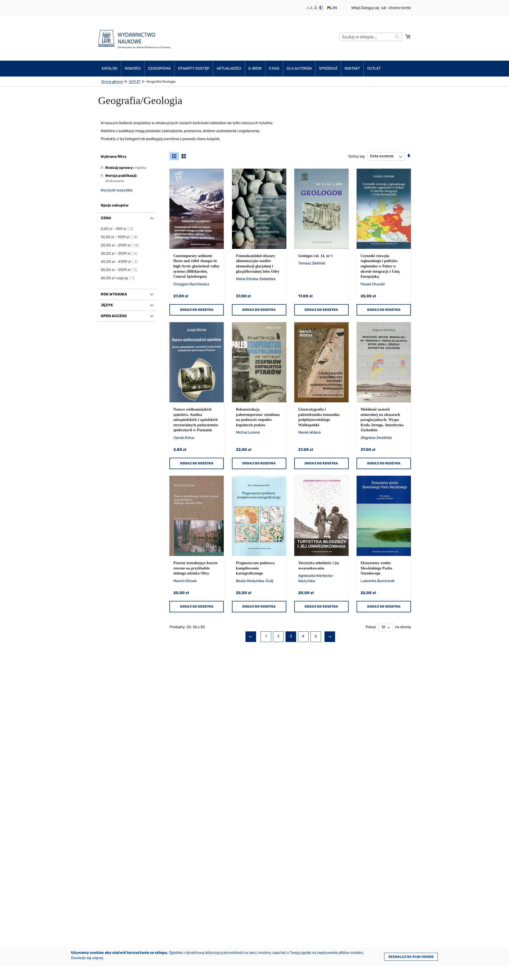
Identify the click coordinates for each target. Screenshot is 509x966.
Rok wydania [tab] (114, 294)
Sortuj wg (356, 156)
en (334, 8)
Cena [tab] (106, 218)
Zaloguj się (370, 8)
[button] (329, 8)
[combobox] (370, 37)
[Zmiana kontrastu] (321, 7)
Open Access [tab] (114, 316)
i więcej (118, 278)
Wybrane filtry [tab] (113, 156)
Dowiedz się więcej (87, 958)
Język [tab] (107, 305)
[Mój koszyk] (408, 36)
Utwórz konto (399, 8)
